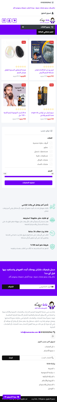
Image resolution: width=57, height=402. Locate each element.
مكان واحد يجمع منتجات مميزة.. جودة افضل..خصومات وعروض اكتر (34, 8)
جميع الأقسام (48, 351)
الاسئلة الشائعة (48, 377)
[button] (14, 20)
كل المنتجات (49, 347)
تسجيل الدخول (46, 13)
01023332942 (46, 2)
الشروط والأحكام (47, 381)
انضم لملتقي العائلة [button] (45, 32)
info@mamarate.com (29, 332)
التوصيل (50, 389)
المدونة (50, 369)
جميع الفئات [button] (45, 27)
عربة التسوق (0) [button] (10, 397)
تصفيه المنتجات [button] (28, 183)
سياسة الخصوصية (47, 373)
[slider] (52, 176)
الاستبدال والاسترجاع (46, 385)
